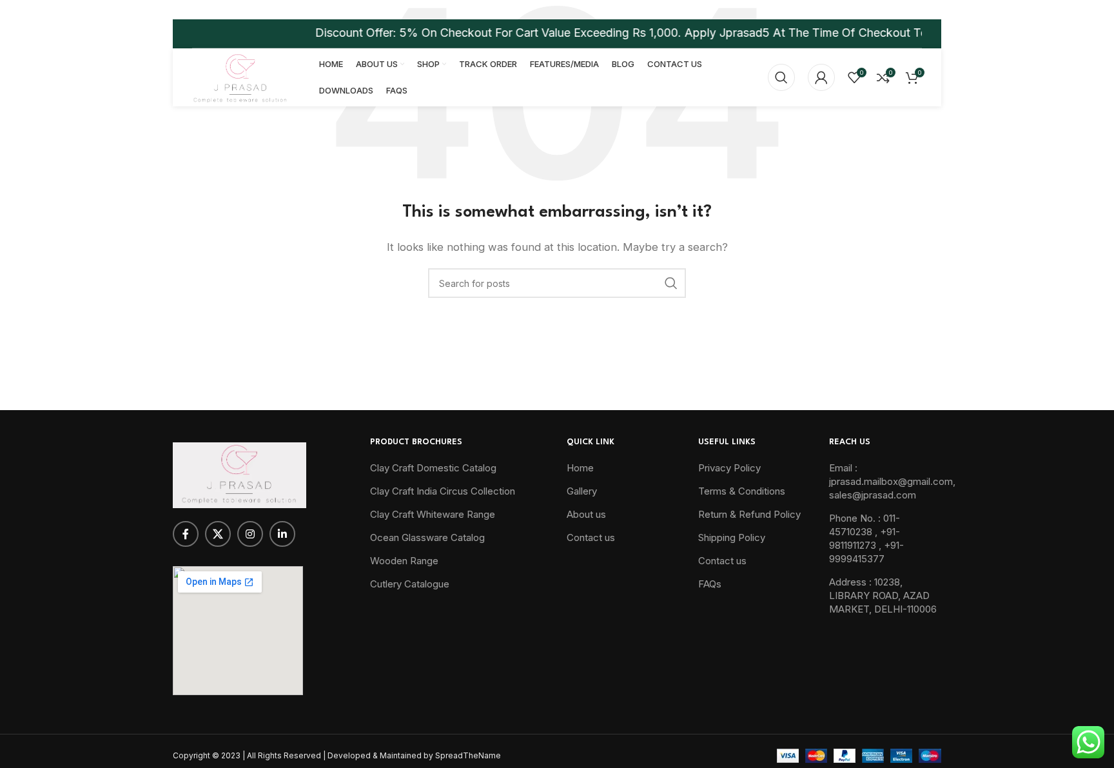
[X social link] (218, 534)
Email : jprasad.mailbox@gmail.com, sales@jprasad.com (892, 481)
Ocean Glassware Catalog (427, 537)
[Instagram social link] (250, 534)
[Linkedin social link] (282, 534)
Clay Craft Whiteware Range (432, 514)
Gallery (582, 491)
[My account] (821, 77)
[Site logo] (239, 76)
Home (580, 468)
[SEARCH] (671, 283)
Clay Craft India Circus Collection (442, 491)
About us (586, 514)
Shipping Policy (731, 537)
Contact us (591, 537)
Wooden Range (404, 561)
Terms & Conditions (741, 491)
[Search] (781, 77)
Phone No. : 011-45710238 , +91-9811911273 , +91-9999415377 (866, 538)
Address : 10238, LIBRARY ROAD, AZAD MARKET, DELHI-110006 (883, 595)
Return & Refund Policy (749, 514)
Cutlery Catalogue (409, 584)
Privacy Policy (729, 468)
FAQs (709, 584)
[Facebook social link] (186, 534)
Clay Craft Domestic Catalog (433, 468)
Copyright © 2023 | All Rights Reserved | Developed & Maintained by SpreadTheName (337, 755)
